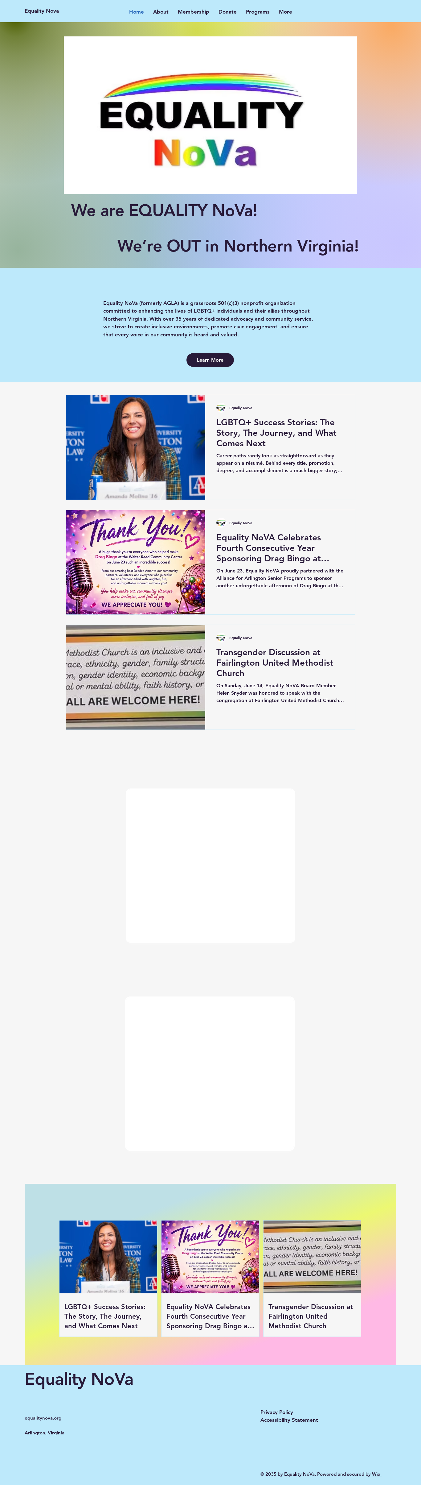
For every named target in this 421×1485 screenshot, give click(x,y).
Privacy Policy (276, 1412)
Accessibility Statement (289, 1420)
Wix (377, 1474)
